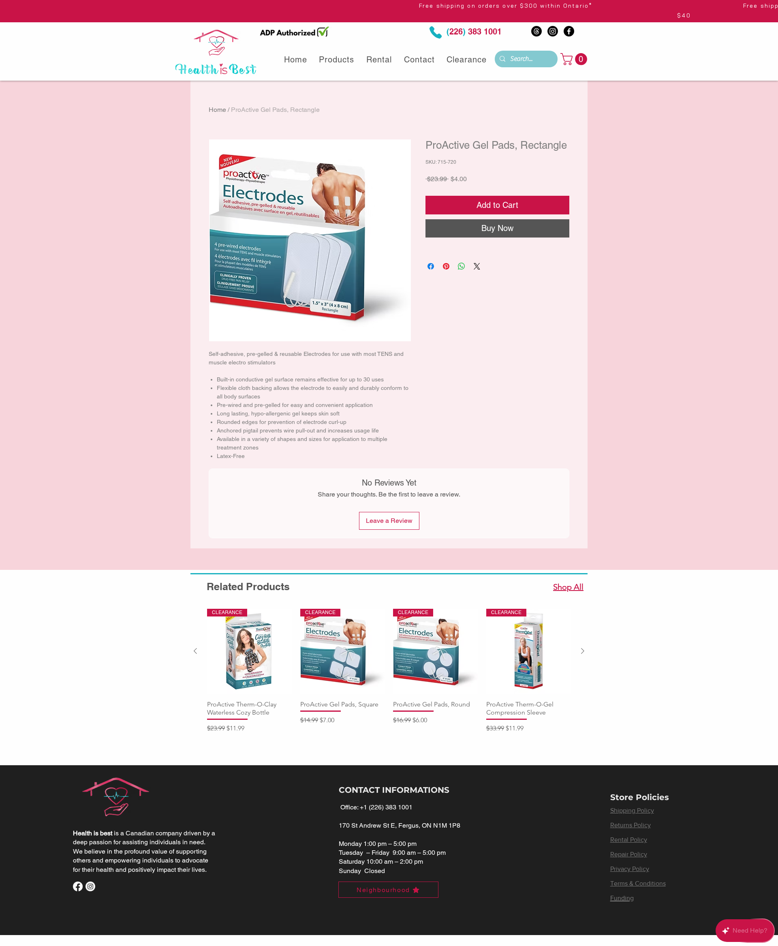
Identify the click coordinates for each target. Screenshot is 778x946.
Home (217, 109)
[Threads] (536, 31)
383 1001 (484, 31)
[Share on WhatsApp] (461, 266)
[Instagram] (552, 31)
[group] (389, 671)
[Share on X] (477, 266)
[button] (575, 59)
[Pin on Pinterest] (446, 266)
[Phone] (435, 32)
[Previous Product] (195, 651)
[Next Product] (583, 651)
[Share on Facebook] (431, 266)
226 (456, 31)
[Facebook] (569, 31)
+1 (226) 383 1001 (386, 807)
